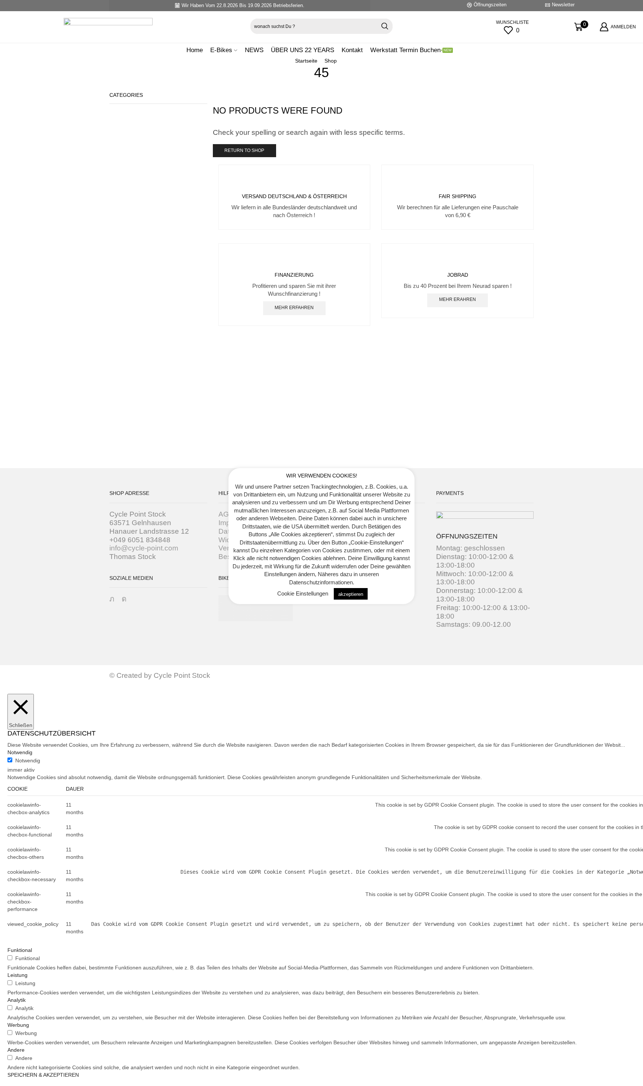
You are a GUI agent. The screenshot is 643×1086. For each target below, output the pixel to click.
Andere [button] (16, 1050)
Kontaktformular (467, 460)
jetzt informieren (176, 460)
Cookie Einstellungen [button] (302, 594)
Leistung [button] (17, 975)
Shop (330, 61)
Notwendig (27, 760)
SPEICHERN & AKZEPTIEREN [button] (43, 1075)
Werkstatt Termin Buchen (411, 50)
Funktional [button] (19, 950)
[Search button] (385, 26)
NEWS (254, 50)
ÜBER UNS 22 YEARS (302, 50)
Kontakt (352, 50)
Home (194, 50)
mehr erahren (457, 299)
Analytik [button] (16, 1000)
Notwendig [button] (19, 752)
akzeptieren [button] (350, 594)
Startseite (306, 61)
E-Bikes (221, 50)
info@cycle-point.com (143, 548)
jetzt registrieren (321, 460)
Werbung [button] (18, 1025)
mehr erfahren (294, 307)
